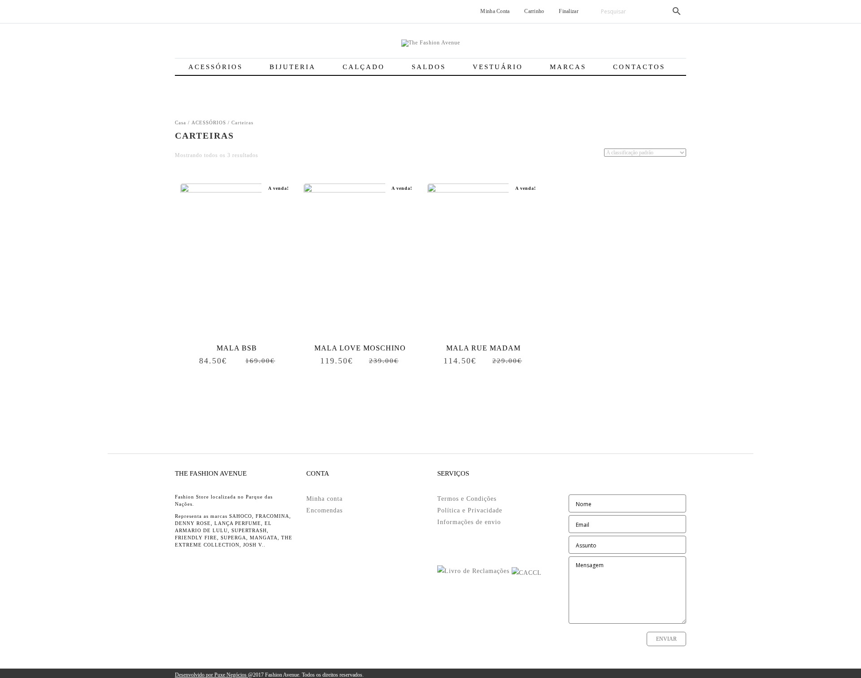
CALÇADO (364, 66)
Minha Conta (494, 11)
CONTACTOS (639, 66)
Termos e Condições (466, 498)
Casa (180, 122)
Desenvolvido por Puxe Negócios (211, 675)
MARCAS (568, 66)
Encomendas (324, 510)
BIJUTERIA (293, 66)
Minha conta (324, 498)
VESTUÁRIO (498, 66)
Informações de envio (469, 522)
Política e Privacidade (469, 510)
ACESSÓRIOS (215, 66)
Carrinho (533, 11)
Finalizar (567, 11)
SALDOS (429, 66)
